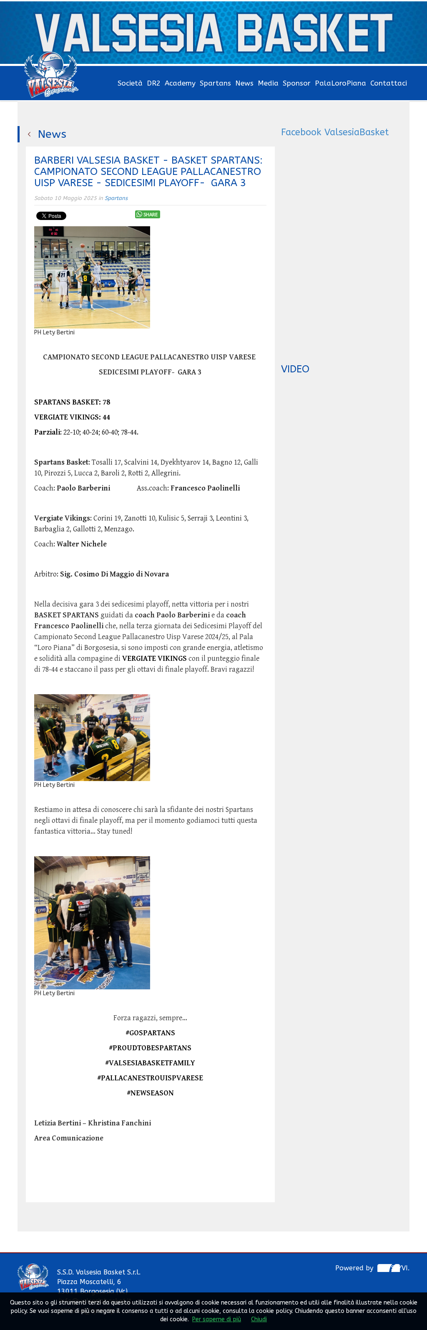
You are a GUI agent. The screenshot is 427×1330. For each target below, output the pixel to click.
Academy (180, 83)
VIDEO (295, 369)
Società (130, 83)
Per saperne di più (216, 1319)
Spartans (215, 83)
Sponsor (297, 83)
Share (150, 214)
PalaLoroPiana (340, 83)
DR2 (154, 83)
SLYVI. (400, 1268)
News (244, 83)
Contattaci (388, 83)
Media (268, 83)
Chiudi (259, 1319)
